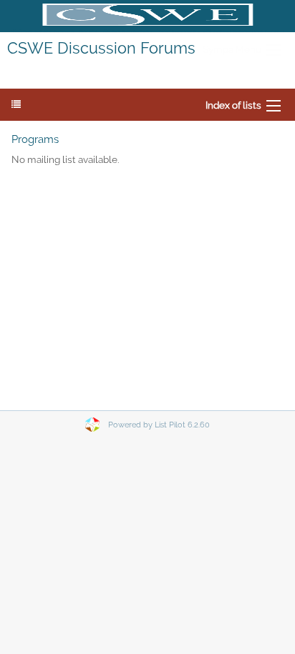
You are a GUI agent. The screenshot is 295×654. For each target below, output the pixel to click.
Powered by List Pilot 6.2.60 (159, 425)
